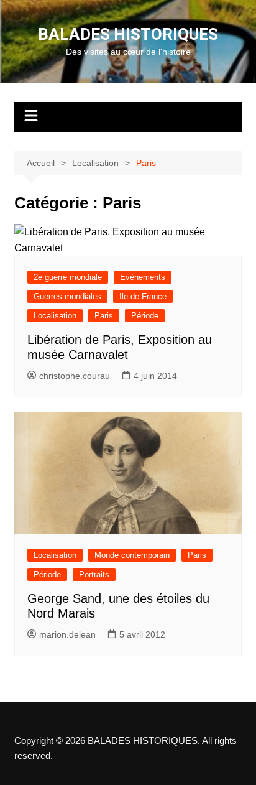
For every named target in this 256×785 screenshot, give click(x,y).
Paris (103, 315)
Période (144, 315)
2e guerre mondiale (68, 277)
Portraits (94, 574)
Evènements (142, 277)
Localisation (55, 315)
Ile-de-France (143, 296)
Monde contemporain (132, 555)
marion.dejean (67, 634)
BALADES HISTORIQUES (128, 34)
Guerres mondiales (67, 296)
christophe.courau (74, 376)
